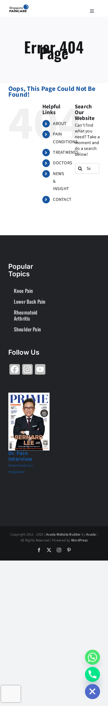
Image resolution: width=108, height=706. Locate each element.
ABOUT (59, 124)
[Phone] (92, 674)
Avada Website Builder (63, 534)
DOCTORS (62, 163)
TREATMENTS (65, 152)
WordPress (79, 540)
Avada (91, 534)
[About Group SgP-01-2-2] (18, 7)
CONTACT (62, 199)
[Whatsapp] (92, 657)
